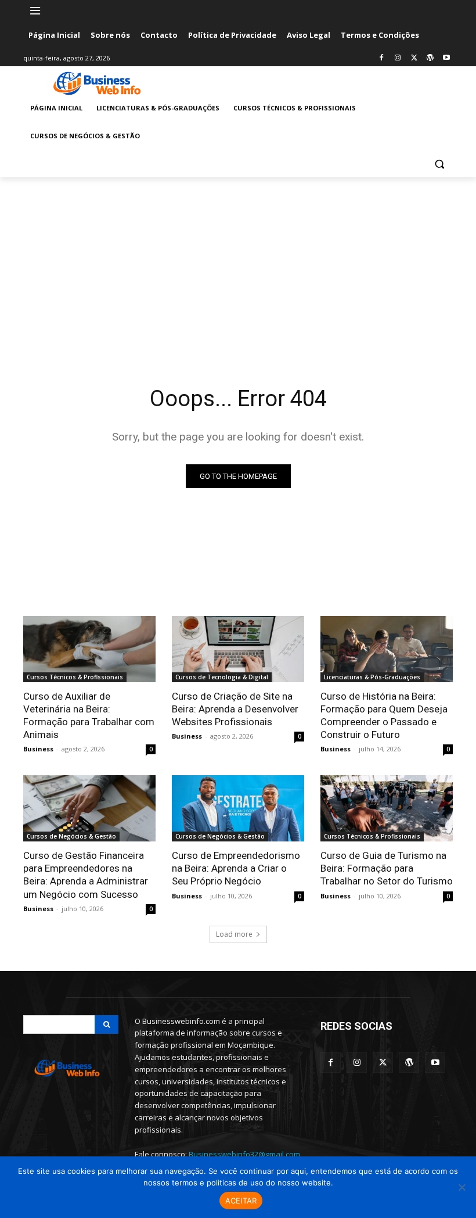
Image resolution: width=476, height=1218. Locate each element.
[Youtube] (446, 58)
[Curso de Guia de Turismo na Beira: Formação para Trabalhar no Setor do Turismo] (386, 808)
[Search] (106, 1024)
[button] (439, 164)
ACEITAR (241, 1200)
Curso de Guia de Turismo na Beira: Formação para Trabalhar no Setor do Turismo (386, 868)
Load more (234, 934)
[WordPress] (430, 58)
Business (38, 748)
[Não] (461, 1187)
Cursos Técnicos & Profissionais (75, 677)
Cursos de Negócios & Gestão (71, 836)
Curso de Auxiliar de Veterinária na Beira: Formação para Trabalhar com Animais (88, 715)
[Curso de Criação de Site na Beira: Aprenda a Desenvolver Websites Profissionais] (238, 649)
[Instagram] (398, 58)
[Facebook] (381, 58)
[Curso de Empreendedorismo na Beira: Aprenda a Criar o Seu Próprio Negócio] (238, 808)
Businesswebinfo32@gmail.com (244, 1154)
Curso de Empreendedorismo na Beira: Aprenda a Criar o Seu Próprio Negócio (236, 868)
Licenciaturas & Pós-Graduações (372, 677)
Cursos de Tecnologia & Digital (221, 677)
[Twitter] (414, 58)
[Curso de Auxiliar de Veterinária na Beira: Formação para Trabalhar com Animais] (89, 649)
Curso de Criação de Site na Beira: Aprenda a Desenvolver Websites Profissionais (235, 709)
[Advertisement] (238, 264)
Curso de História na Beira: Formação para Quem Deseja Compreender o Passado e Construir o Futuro (384, 715)
